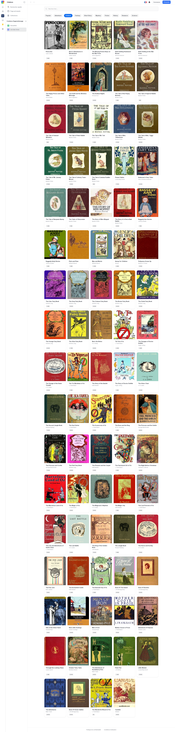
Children (68, 15)
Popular (48, 15)
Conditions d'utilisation (110, 729)
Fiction (107, 15)
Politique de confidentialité (93, 729)
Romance (125, 15)
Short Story (88, 15)
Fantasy (77, 15)
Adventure (58, 15)
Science (134, 15)
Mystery (98, 15)
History (115, 15)
